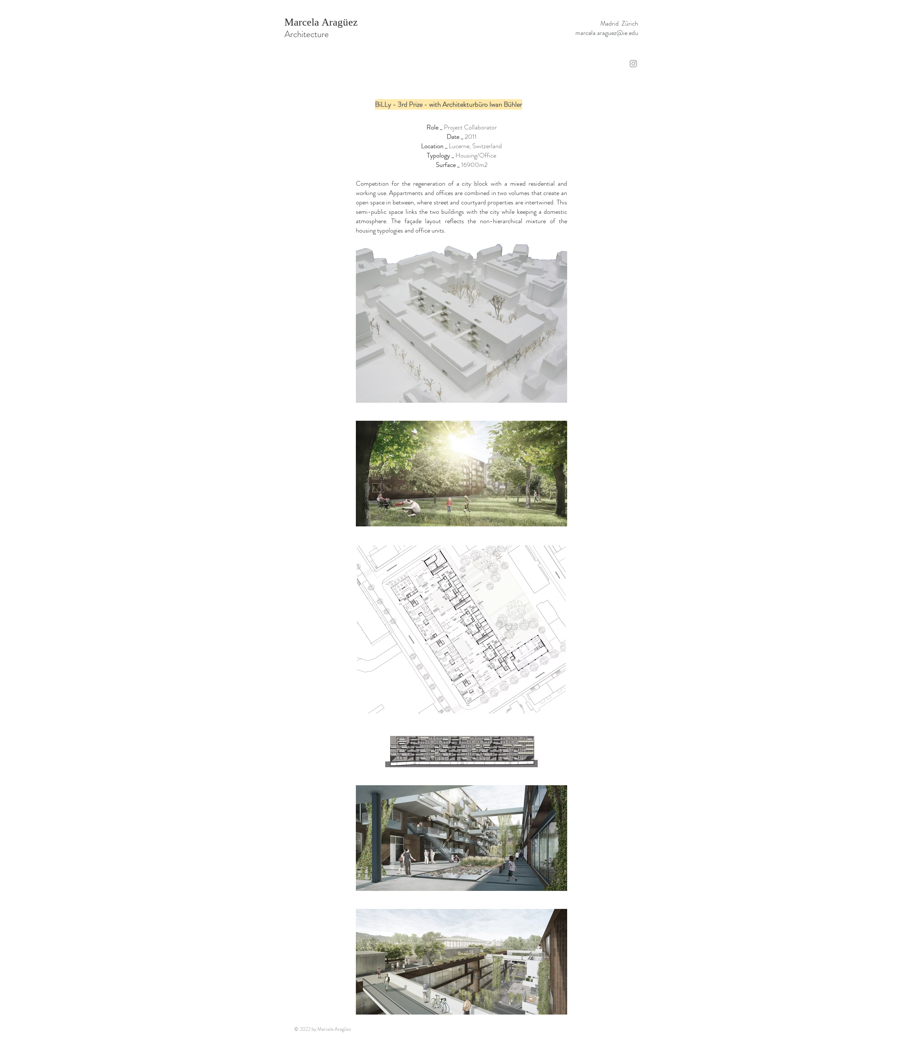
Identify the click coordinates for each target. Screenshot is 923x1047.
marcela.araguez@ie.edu (606, 32)
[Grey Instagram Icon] (633, 64)
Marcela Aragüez (321, 22)
